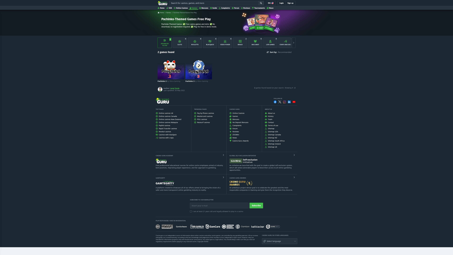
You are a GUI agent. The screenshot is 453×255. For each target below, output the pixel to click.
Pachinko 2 (169, 81)
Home (162, 8)
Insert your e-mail (198, 203)
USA (170, 8)
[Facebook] (275, 101)
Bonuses (204, 8)
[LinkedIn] (289, 101)
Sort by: (273, 52)
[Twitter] (279, 101)
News (271, 8)
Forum (236, 8)
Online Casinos (182, 8)
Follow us (278, 99)
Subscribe (256, 205)
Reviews (246, 8)
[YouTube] (294, 101)
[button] (279, 241)
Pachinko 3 (196, 81)
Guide (214, 8)
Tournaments (259, 8)
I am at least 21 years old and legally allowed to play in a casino (218, 211)
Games (194, 8)
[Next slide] (293, 43)
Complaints (225, 8)
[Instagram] (284, 101)
